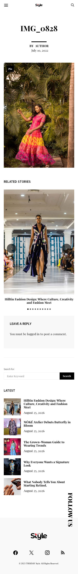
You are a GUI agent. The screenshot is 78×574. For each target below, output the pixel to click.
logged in (33, 334)
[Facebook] (15, 551)
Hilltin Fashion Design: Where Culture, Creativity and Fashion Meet (39, 301)
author (41, 46)
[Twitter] (31, 551)
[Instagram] (47, 551)
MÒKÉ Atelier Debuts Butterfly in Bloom (47, 423)
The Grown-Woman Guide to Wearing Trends (44, 443)
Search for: (9, 369)
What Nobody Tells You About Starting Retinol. (44, 483)
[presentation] (11, 248)
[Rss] (63, 551)
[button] (28, 309)
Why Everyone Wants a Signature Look (46, 463)
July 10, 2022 (39, 50)
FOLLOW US (70, 510)
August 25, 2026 (34, 413)
